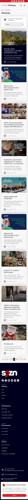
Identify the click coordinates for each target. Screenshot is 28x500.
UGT (3, 389)
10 (17, 359)
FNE (3, 392)
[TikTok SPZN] (23, 1)
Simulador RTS (6, 412)
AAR (3, 398)
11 (19, 359)
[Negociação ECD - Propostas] (14, 185)
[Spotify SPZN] (21, 1)
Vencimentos (5, 445)
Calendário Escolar (7, 415)
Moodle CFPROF (7, 418)
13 (25, 359)
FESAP (4, 395)
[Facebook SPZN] (12, 1)
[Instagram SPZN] (14, 1)
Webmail (4, 409)
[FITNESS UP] (14, 332)
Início (3, 10)
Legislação (5, 448)
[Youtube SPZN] (16, 1)
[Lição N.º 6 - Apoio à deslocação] (14, 258)
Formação (5, 431)
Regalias (4, 451)
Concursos (5, 434)
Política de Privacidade (8, 454)
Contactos (5, 428)
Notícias (8, 10)
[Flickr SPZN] (19, 1)
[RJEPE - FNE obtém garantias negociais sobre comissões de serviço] (14, 293)
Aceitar (14, 495)
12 (22, 359)
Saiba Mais (23, 491)
